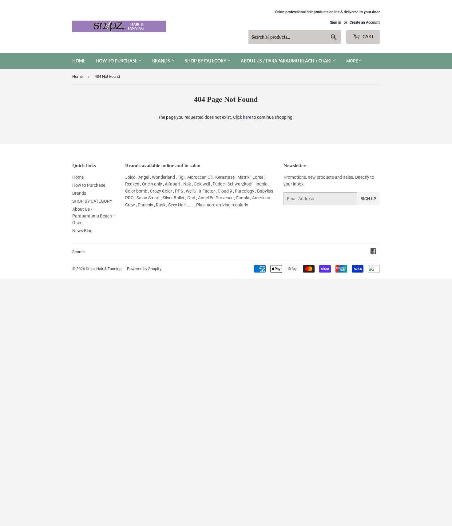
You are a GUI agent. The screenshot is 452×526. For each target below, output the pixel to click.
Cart (368, 36)
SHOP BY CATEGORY (206, 60)
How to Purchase (117, 60)
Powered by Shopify (144, 268)
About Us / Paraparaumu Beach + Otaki (286, 60)
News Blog (82, 230)
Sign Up (368, 199)
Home (78, 60)
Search (78, 251)
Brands (161, 60)
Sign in (335, 22)
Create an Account (365, 22)
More (352, 60)
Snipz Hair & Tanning (103, 268)
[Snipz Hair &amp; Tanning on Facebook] (373, 251)
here (247, 117)
